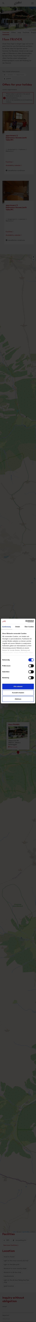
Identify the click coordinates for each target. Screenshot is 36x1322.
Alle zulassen (18, 686)
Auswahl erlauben (18, 692)
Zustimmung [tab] (6, 626)
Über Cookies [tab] (29, 626)
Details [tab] (17, 626)
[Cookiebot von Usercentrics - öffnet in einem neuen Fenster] (25, 621)
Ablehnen (18, 699)
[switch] (31, 666)
